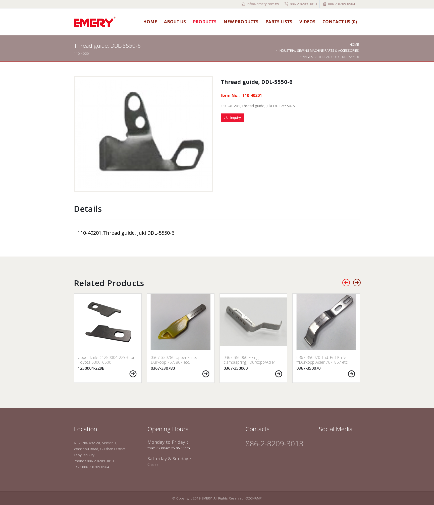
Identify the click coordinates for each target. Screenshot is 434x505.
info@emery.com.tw (263, 4)
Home (150, 22)
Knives (308, 56)
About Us (175, 22)
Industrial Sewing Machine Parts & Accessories (319, 50)
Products (204, 22)
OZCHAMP (253, 498)
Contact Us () (339, 22)
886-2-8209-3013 (303, 4)
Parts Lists (278, 22)
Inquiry (235, 117)
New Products (241, 22)
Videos (307, 22)
